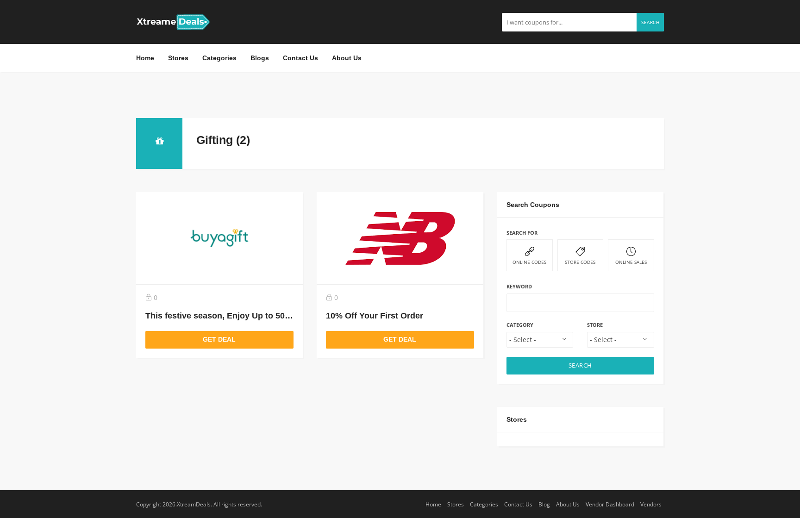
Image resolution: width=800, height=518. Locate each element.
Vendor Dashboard (610, 504)
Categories (219, 58)
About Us (347, 58)
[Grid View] (632, 138)
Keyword (519, 286)
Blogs (259, 58)
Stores (178, 58)
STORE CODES (580, 262)
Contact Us (300, 58)
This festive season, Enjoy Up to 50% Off (225, 315)
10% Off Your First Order (374, 315)
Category (519, 324)
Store (595, 324)
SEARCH (580, 365)
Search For (522, 232)
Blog (544, 504)
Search (650, 22)
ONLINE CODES (529, 262)
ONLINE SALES (631, 262)
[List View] (645, 138)
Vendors (651, 504)
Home (145, 58)
